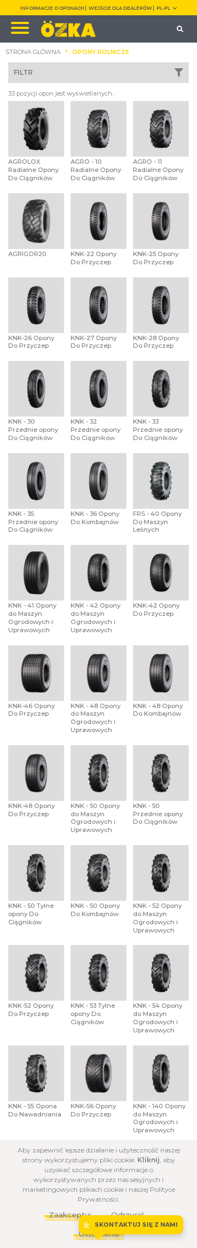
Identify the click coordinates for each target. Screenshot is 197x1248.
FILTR (23, 72)
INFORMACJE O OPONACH (52, 8)
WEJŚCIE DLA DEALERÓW (120, 8)
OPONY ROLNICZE (100, 52)
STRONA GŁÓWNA (33, 52)
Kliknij (148, 1160)
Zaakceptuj (70, 1214)
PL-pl (163, 8)
